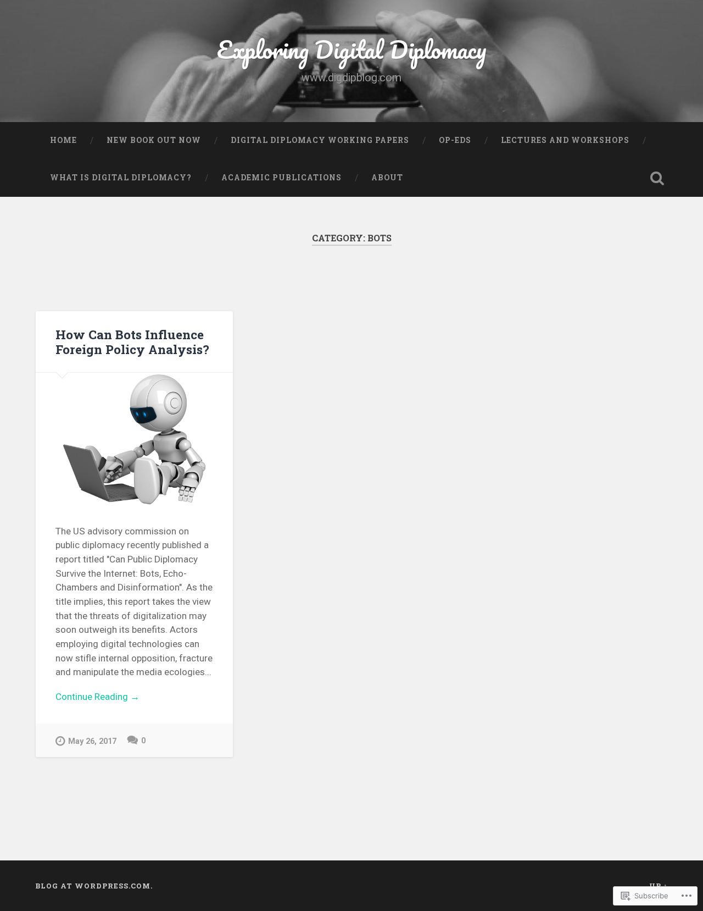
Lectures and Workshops (565, 140)
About (387, 178)
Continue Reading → (97, 696)
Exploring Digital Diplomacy (352, 49)
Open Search (657, 178)
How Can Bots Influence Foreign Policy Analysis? (132, 341)
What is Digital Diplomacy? (121, 178)
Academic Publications (281, 178)
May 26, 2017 (92, 741)
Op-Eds (455, 140)
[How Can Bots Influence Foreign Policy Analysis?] (134, 438)
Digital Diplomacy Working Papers (320, 140)
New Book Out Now (154, 140)
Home (63, 140)
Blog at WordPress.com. (94, 885)
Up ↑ (658, 885)
